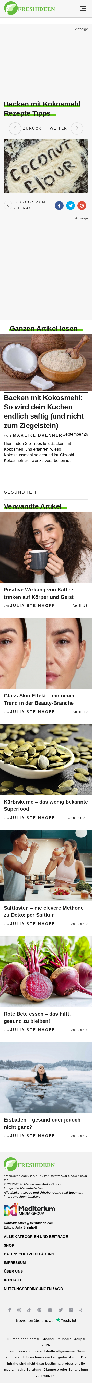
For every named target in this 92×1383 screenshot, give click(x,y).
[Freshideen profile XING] (81, 1310)
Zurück (31, 128)
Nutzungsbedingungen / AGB (33, 1289)
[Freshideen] (29, 8)
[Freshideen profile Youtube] (51, 1310)
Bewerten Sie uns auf (36, 1320)
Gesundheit (20, 492)
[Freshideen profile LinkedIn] (71, 1310)
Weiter (60, 128)
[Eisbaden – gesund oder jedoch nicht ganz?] (46, 1077)
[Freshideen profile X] (61, 1310)
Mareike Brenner (38, 435)
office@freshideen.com (36, 1223)
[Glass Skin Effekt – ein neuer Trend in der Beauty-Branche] (46, 653)
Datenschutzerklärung (29, 1254)
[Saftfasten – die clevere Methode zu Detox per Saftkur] (46, 865)
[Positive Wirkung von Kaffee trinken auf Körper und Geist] (46, 547)
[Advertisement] (46, 63)
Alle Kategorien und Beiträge (36, 1237)
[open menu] (83, 8)
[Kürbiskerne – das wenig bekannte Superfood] (46, 759)
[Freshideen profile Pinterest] (40, 1310)
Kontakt (13, 1280)
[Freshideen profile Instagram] (19, 1310)
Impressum (15, 1263)
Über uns (13, 1271)
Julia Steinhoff (32, 605)
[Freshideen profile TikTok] (29, 1310)
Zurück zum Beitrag (29, 205)
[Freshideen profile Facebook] (10, 1310)
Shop (9, 1245)
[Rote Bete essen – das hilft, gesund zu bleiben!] (46, 971)
